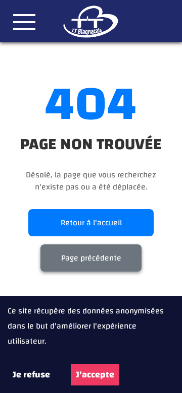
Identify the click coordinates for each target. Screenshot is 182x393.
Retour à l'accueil (91, 222)
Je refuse (31, 374)
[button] (24, 22)
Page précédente (91, 258)
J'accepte (95, 374)
